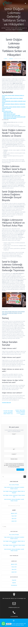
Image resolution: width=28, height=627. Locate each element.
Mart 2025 (14, 518)
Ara (24, 476)
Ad (14, 449)
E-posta (14, 454)
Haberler (11, 58)
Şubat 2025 (14, 521)
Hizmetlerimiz (14, 585)
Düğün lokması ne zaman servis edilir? (11, 115)
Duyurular (14, 580)
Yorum (14, 434)
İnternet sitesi (14, 459)
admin (5, 58)
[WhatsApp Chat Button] (3, 624)
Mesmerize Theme (19, 625)
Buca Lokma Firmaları (14, 484)
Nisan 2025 (14, 516)
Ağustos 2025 (14, 513)
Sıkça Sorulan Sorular (6, 111)
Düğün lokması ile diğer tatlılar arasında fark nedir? (14, 116)
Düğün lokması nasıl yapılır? (9, 114)
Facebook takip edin (6, 402)
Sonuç (3, 109)
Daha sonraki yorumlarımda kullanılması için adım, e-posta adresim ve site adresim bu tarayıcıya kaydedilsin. (14, 465)
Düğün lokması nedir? (8, 112)
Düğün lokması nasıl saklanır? (9, 118)
